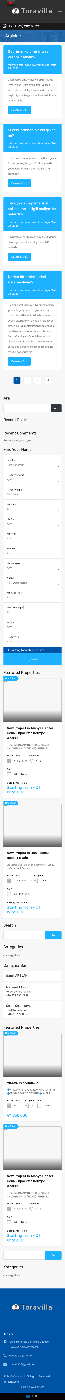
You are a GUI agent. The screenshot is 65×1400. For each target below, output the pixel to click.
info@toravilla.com (17, 1010)
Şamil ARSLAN (16, 976)
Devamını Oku (19, 110)
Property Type (14, 489)
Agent (10, 578)
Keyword (11, 622)
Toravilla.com (11, 1381)
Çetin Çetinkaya (18, 1006)
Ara (6, 398)
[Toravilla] (33, 18)
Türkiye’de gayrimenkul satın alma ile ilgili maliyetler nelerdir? (32, 208)
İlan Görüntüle (32, 713)
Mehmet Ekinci (17, 987)
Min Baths (12, 519)
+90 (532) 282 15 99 (23, 26)
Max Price (12, 548)
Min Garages (13, 563)
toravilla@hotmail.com (19, 991)
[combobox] (32, 466)
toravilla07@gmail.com (23, 1364)
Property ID (13, 637)
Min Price (12, 533)
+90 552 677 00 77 (17, 1014)
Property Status (15, 475)
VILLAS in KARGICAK (23, 1083)
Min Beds (11, 504)
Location (11, 460)
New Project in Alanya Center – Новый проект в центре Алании (31, 733)
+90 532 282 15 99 (17, 995)
